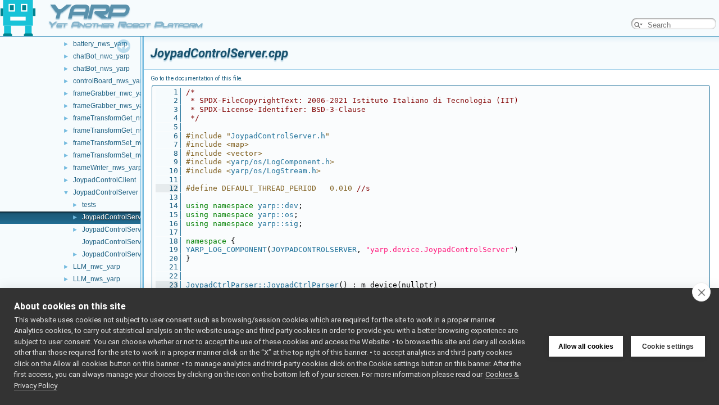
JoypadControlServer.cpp (121, 217)
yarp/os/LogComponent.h (280, 162)
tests (89, 205)
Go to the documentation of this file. (197, 78)
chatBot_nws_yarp (101, 69)
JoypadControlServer (105, 192)
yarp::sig (278, 223)
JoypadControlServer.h (117, 229)
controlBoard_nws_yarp (109, 81)
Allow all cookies (585, 346)
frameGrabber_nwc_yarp (111, 93)
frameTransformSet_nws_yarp (119, 155)
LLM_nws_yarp (96, 279)
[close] (701, 292)
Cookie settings (668, 346)
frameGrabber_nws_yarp (111, 106)
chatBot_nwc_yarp (101, 56)
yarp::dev (278, 205)
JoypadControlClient (104, 180)
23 (167, 285)
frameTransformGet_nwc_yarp (119, 118)
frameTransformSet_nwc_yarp (119, 143)
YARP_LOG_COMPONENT (226, 249)
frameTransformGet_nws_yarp (119, 130)
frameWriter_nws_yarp (107, 168)
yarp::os (276, 214)
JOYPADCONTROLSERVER (314, 249)
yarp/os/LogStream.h (273, 170)
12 (167, 188)
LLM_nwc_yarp (96, 267)
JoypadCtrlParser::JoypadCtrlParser (262, 285)
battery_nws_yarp (100, 44)
